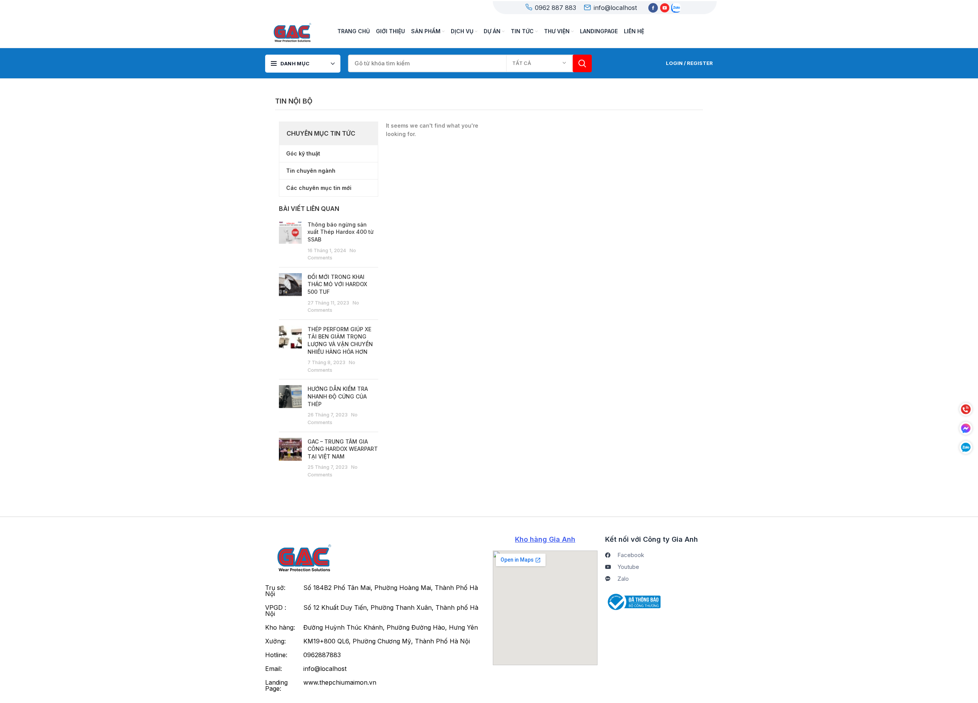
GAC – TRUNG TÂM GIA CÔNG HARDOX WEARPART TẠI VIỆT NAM (343, 449)
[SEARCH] (582, 63)
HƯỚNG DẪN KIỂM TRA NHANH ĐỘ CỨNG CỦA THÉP (338, 396)
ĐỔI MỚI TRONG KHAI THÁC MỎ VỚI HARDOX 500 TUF (337, 284)
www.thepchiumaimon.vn (339, 682)
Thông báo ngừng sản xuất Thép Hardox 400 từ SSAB (341, 232)
